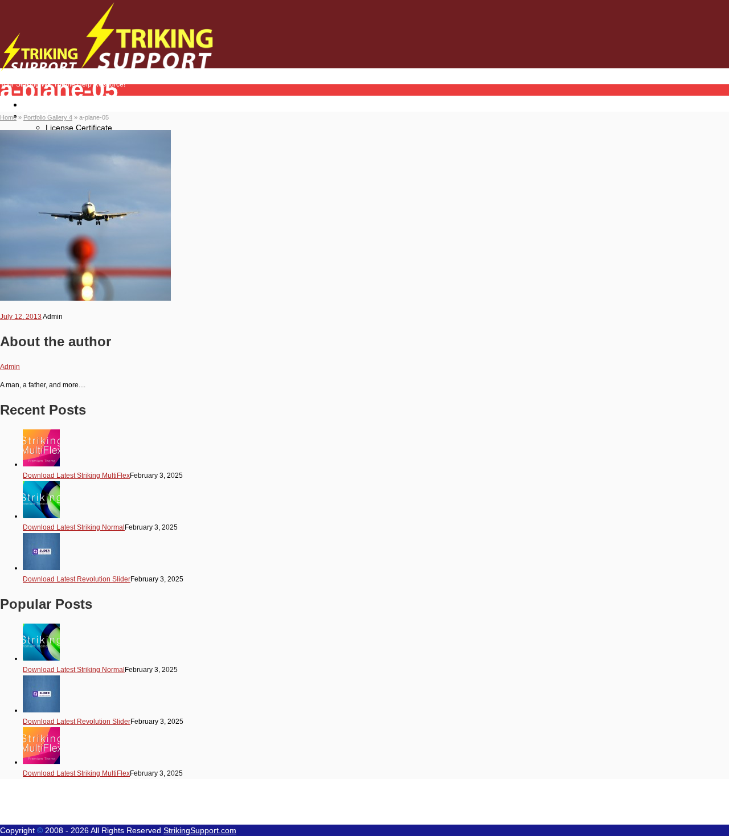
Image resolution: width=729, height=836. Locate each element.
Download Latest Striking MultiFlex (76, 476)
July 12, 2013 (21, 317)
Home (35, 104)
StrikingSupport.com (199, 830)
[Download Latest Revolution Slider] (41, 568)
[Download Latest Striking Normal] (41, 516)
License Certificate (79, 127)
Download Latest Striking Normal (74, 527)
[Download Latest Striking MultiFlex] (41, 464)
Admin (10, 367)
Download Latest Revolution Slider (76, 579)
